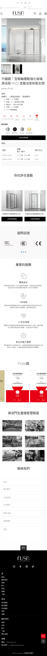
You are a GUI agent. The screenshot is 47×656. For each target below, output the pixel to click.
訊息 (2, 588)
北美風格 (4, 608)
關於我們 (4, 580)
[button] (6, 69)
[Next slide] (43, 40)
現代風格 (4, 603)
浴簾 (2, 614)
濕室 (2, 611)
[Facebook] (21, 2)
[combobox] (3, 514)
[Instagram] (25, 2)
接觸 (2, 591)
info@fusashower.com (16, 645)
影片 (2, 586)
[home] (18, 13)
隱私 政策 (4, 634)
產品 (2, 577)
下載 (2, 594)
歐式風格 (4, 605)
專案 (2, 583)
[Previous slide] (4, 40)
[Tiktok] (29, 2)
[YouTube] (17, 2)
